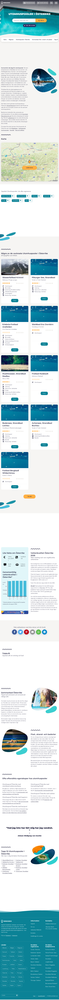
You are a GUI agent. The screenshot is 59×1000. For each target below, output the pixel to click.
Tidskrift (33, 923)
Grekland (20, 956)
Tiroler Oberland (41, 280)
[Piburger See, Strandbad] (44, 267)
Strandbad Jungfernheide (49, 960)
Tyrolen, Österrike (35, 949)
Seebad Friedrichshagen (51, 955)
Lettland (12, 964)
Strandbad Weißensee (51, 977)
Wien (3, 378)
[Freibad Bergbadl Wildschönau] (14, 460)
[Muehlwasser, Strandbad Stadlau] (14, 363)
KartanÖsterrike (11, 105)
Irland (14, 960)
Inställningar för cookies (37, 936)
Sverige (13, 977)
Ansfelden (14, 329)
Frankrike (12, 956)
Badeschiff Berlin (49, 980)
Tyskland (13, 952)
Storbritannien (6, 960)
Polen (12, 973)
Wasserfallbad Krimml (12, 277)
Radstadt (40, 376)
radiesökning (11, 118)
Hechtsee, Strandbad (21, 860)
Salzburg (4, 280)
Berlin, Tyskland (34, 971)
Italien (21, 960)
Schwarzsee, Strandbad (22, 871)
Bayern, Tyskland (35, 962)
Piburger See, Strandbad (43, 277)
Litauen (20, 964)
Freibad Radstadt (40, 374)
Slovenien (13, 981)
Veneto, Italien (34, 958)
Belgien (12, 948)
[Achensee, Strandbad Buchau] (44, 413)
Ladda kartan (29, 167)
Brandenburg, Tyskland (36, 974)
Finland (4, 956)
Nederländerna (22, 968)
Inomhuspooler (5, 130)
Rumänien (4, 977)
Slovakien (4, 981)
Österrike (29, 11)
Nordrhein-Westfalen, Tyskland (36, 966)
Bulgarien (20, 948)
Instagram (14, 935)
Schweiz (20, 977)
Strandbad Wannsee (50, 974)
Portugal (19, 973)
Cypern (19, 985)
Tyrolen (34, 280)
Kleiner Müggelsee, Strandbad (50, 966)
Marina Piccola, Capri (50, 952)
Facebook (8, 935)
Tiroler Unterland (41, 428)
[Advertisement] (29, 54)
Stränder (12, 130)
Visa (14, 300)
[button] (29, 3)
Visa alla (29, 496)
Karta (5, 39)
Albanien (4, 948)
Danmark (4, 952)
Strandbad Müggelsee (51, 971)
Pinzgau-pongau (13, 280)
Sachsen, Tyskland (35, 977)
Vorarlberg (35, 327)
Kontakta (33, 933)
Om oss (33, 927)
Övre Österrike (6, 329)
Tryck (34, 996)
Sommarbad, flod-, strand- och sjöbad (42, 39)
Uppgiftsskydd (41, 996)
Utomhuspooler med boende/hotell (44, 790)
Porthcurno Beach (50, 949)
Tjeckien (4, 985)
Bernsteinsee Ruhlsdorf (51, 983)
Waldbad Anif (19, 862)
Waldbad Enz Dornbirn (42, 324)
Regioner (11, 39)
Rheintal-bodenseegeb (15, 428)
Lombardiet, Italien (35, 955)
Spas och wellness (19, 130)
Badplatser (15, 128)
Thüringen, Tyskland (35, 980)
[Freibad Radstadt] (44, 363)
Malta (13, 968)
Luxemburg (5, 968)
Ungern (12, 985)
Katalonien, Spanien (36, 952)
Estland (20, 952)
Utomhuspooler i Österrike (23, 39)
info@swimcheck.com (50, 923)
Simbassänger (22, 128)
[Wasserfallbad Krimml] (14, 267)
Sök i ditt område (30, 25)
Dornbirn (41, 327)
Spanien (21, 981)
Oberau (10, 475)
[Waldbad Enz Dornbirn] (44, 314)
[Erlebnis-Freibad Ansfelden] (14, 314)
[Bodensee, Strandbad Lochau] (14, 413)
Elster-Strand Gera (50, 986)
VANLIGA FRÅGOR (36, 930)
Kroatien (4, 964)
